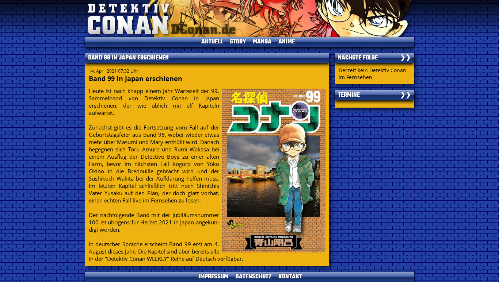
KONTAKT (290, 277)
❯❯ (405, 58)
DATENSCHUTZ (253, 277)
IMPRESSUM (213, 277)
